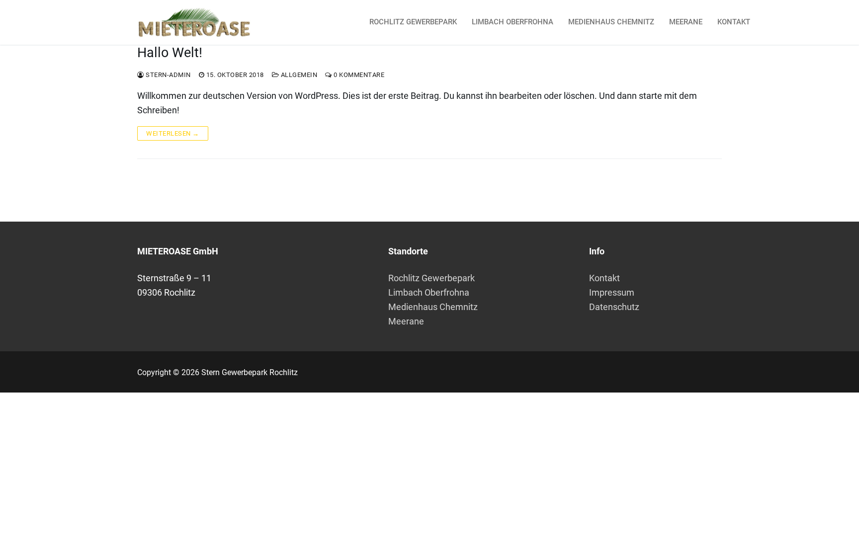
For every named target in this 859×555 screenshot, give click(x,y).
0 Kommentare (358, 75)
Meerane (406, 321)
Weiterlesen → (172, 133)
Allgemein (298, 75)
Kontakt (604, 278)
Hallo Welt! (169, 53)
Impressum (611, 292)
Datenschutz (614, 307)
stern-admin (167, 75)
